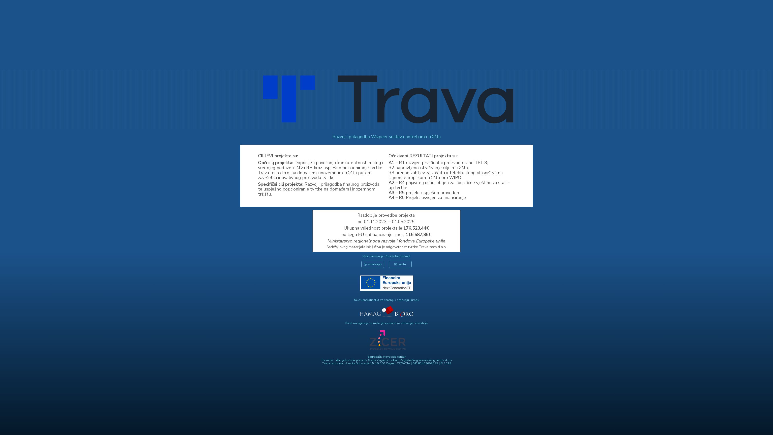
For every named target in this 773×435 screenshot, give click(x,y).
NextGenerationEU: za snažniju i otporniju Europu (386, 300)
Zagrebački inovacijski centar (387, 357)
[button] (372, 264)
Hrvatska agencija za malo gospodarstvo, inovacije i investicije (386, 323)
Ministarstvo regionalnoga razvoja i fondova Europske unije (386, 241)
